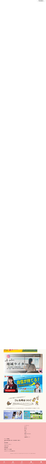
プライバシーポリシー (8, 444)
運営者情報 (6, 447)
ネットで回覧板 (6, 438)
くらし (26, 435)
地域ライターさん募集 (8, 449)
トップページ (27, 425)
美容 (25, 430)
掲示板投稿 (6, 442)
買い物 (26, 428)
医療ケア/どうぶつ (28, 433)
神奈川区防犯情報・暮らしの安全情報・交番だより (12, 440)
